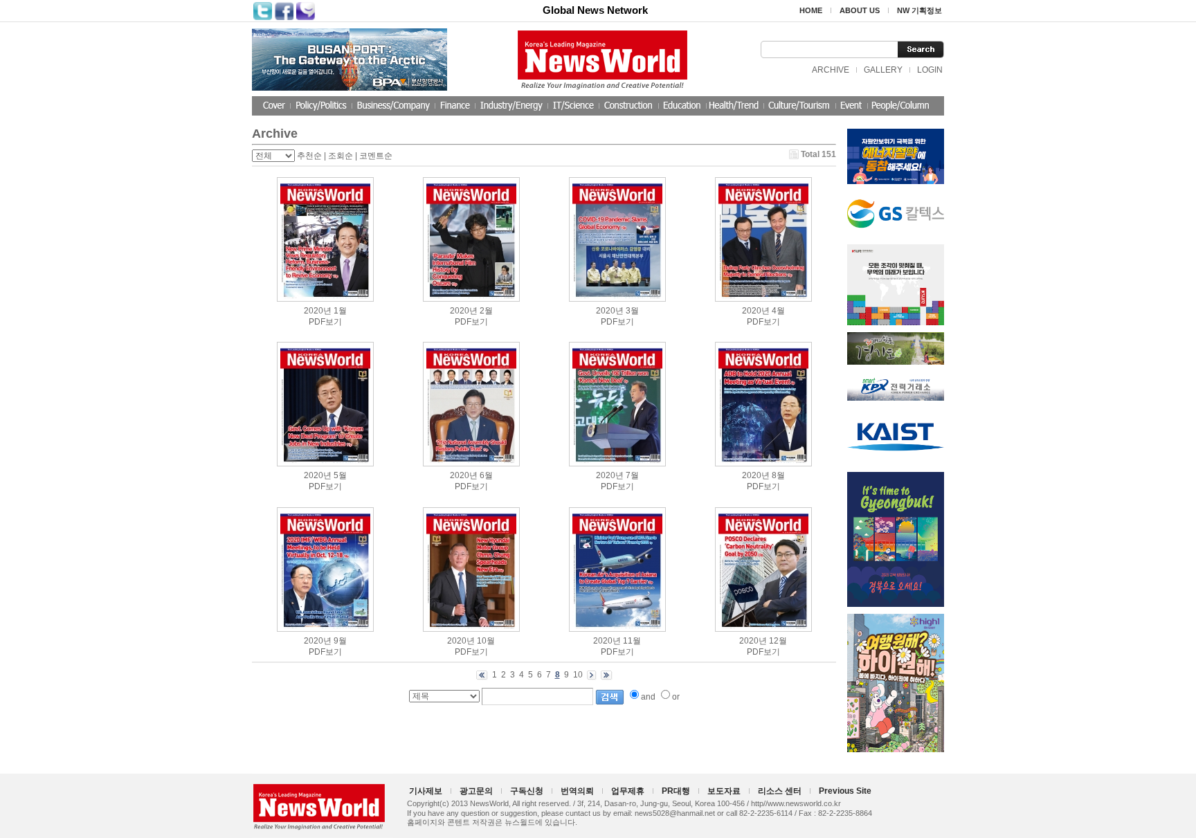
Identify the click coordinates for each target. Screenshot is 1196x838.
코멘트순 (375, 156)
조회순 (340, 156)
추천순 (309, 156)
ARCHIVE (830, 70)
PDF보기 (325, 322)
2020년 (318, 311)
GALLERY (883, 70)
